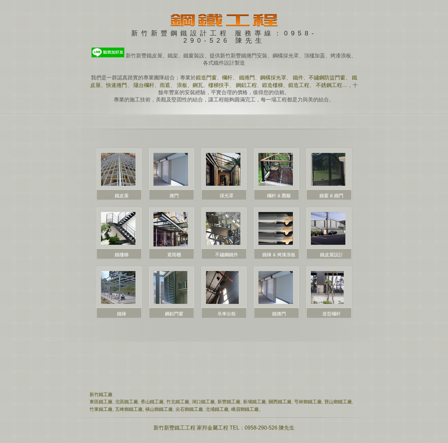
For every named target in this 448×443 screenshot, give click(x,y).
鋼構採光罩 (273, 77)
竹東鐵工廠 (101, 409)
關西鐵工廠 (280, 401)
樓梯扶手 (218, 85)
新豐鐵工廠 (228, 401)
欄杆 (227, 77)
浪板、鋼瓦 (190, 85)
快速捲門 (116, 85)
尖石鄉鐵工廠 (189, 409)
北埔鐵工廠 (217, 409)
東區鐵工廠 (101, 401)
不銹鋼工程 (329, 85)
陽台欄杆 (143, 85)
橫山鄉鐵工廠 (159, 409)
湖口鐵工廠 (203, 401)
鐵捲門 (247, 77)
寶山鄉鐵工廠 (338, 401)
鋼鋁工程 (246, 85)
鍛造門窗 (206, 77)
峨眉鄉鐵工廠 (245, 409)
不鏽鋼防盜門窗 (327, 77)
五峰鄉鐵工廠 (129, 409)
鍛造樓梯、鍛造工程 (285, 85)
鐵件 (298, 77)
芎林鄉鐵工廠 (308, 401)
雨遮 (165, 85)
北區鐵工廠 (126, 401)
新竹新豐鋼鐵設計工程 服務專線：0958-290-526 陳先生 (224, 34)
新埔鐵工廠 (254, 401)
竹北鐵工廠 (177, 401)
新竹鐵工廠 (101, 394)
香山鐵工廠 (152, 401)
